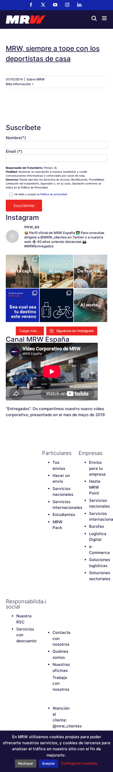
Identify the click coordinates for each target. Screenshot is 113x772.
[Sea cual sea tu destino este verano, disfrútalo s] (22, 305)
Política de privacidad (53, 194)
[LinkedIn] (53, 610)
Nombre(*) (16, 137)
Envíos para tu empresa (97, 468)
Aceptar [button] (48, 763)
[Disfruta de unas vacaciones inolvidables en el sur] (56, 271)
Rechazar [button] (25, 763)
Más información (18, 84)
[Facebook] (44, 601)
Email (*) (14, 151)
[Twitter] (53, 601)
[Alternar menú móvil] (104, 18)
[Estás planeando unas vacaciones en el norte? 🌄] (90, 305)
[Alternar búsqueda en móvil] (94, 18)
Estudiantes (64, 514)
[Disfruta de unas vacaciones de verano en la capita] (22, 271)
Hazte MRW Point (94, 487)
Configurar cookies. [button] (79, 763)
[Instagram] (44, 610)
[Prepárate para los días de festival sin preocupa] (90, 271)
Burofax (96, 526)
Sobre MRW (36, 79)
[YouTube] (63, 601)
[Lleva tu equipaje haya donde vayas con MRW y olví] (56, 305)
